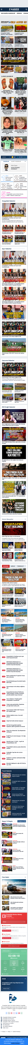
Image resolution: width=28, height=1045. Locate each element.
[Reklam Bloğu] (14, 22)
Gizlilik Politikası (16, 1031)
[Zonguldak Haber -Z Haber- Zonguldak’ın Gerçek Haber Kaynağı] (14, 9)
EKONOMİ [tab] (5, 566)
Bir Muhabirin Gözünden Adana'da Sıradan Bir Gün (7, 635)
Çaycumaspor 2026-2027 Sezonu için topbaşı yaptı (15, 710)
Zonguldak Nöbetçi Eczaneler (9, 1017)
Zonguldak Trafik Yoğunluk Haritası (11, 1021)
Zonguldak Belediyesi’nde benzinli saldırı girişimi (23, 179)
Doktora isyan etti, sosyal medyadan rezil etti (9, 179)
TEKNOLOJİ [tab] (20, 566)
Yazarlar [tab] (6, 161)
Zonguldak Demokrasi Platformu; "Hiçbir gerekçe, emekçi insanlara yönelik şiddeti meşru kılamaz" (15, 693)
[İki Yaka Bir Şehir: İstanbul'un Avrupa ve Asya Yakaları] (7, 613)
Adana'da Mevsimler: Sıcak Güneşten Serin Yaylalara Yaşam (20, 620)
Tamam (22, 1043)
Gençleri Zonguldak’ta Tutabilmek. (16, 168)
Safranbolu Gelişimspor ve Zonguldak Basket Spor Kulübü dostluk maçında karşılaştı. (14, 663)
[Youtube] (19, 1013)
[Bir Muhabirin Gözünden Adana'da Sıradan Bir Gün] (7, 628)
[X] (9, 1013)
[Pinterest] (11, 1013)
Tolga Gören (14, 165)
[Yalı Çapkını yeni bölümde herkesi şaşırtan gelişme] (5, 908)
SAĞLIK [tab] (13, 566)
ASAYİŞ (20, 175)
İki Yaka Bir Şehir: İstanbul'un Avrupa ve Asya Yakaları (6, 620)
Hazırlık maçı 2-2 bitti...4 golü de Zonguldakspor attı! (15, 742)
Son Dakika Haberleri (7, 1026)
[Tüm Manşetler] (25, 519)
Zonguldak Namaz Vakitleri (9, 1020)
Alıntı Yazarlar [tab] (16, 161)
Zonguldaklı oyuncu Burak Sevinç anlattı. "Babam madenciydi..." (14, 194)
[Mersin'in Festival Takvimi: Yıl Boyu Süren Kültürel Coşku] (20, 628)
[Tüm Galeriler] (25, 877)
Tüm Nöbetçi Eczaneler (14, 946)
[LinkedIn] (16, 1013)
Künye (9, 1031)
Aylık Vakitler (5, 974)
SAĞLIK (6, 175)
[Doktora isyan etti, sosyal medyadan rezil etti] (20, 69)
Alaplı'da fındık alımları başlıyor (14, 721)
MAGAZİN (8, 192)
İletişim (4, 1031)
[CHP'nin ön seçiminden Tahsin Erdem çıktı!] (20, 643)
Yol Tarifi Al (15, 930)
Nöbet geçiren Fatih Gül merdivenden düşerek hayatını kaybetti (23, 187)
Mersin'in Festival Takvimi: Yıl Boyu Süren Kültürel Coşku (20, 635)
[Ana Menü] (1, 9)
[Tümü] (25, 978)
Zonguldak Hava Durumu (8, 1018)
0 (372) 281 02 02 (7, 938)
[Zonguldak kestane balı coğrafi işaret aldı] (7, 69)
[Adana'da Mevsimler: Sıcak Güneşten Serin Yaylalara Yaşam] (20, 613)
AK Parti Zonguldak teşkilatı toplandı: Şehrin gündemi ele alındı (15, 725)
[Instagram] (14, 1013)
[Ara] (26, 9)
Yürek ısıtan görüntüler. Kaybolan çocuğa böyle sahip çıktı (15, 705)
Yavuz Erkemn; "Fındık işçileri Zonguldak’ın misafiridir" (14, 699)
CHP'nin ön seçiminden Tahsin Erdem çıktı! (20, 650)
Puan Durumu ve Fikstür (8, 1023)
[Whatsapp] (21, 1013)
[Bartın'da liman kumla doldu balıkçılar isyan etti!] (7, 643)
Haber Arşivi (5, 1027)
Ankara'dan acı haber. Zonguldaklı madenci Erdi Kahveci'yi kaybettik (10, 187)
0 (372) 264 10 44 (7, 930)
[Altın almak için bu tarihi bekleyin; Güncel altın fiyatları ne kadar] (5, 897)
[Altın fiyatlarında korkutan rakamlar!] (5, 903)
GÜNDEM (19, 13)
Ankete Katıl (6, 988)
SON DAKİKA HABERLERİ (8, 13)
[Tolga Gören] (6, 167)
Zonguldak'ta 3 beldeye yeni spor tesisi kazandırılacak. (15, 657)
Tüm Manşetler (6, 1024)
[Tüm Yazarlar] (25, 161)
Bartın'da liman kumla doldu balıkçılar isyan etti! (6, 650)
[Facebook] (6, 1013)
